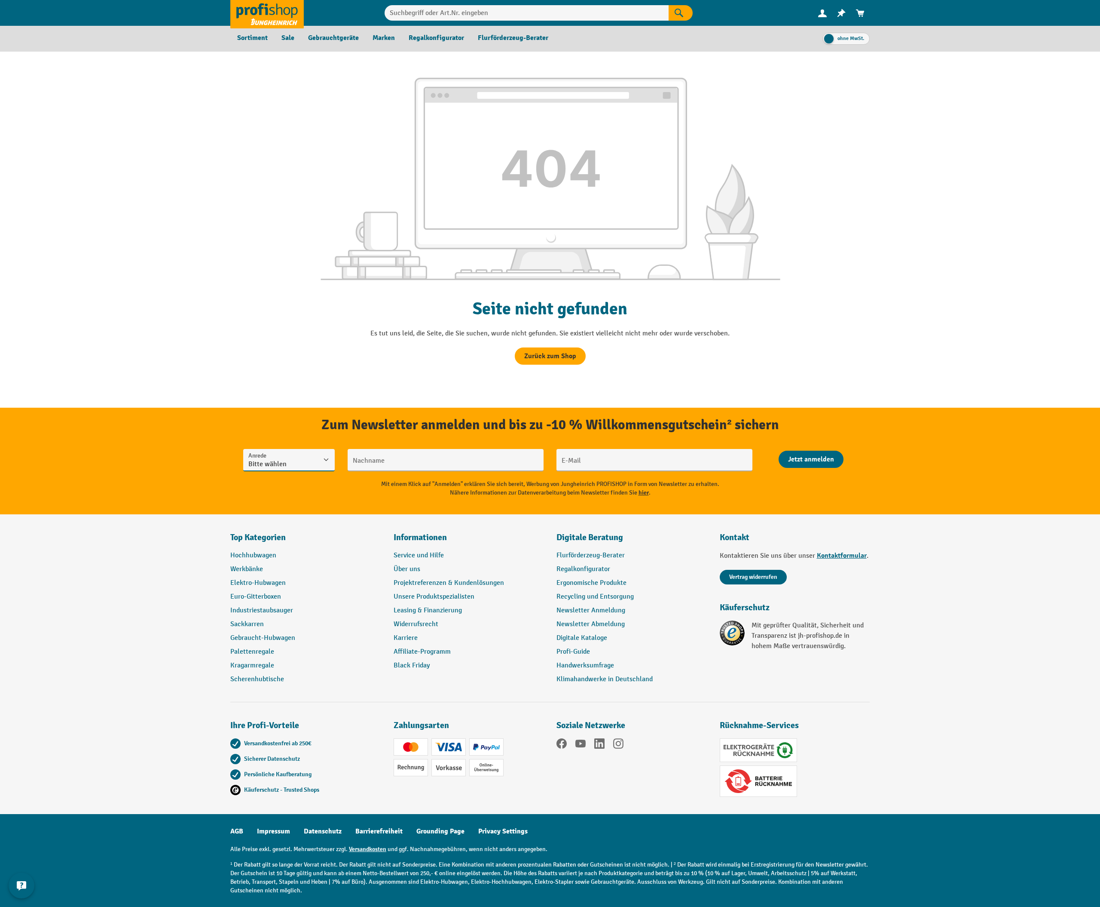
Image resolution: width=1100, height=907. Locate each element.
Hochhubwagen (253, 555)
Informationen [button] (420, 537)
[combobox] (527, 13)
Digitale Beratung (589, 537)
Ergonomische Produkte (591, 583)
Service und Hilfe (419, 555)
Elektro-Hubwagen (258, 583)
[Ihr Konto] (822, 13)
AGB (236, 831)
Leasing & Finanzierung (428, 610)
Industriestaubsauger (261, 610)
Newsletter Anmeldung (590, 610)
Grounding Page (440, 831)
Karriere (406, 638)
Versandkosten (367, 849)
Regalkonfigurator (583, 569)
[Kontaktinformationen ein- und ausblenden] (21, 885)
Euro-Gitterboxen (255, 597)
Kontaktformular (842, 555)
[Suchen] (681, 13)
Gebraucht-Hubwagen (262, 638)
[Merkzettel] (841, 13)
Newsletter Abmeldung (590, 624)
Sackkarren (247, 624)
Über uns (407, 569)
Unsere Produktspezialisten (434, 597)
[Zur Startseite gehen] (267, 13)
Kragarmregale (252, 665)
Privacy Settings (503, 831)
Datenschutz (323, 831)
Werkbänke (246, 569)
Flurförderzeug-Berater (590, 555)
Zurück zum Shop (550, 356)
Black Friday (412, 665)
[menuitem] (822, 13)
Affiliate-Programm (422, 652)
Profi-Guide (573, 652)
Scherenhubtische (257, 679)
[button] (631, 541)
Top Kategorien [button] (258, 537)
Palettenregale (252, 652)
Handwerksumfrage (585, 665)
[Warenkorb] (860, 13)
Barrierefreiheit (379, 831)
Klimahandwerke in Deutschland (604, 679)
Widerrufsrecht (416, 624)
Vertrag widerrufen (753, 577)
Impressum (273, 831)
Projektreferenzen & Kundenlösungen (449, 583)
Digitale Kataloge (581, 638)
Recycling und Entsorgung (595, 597)
